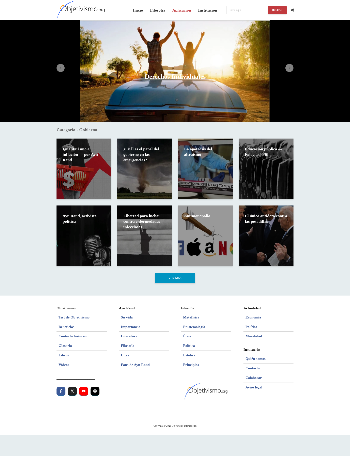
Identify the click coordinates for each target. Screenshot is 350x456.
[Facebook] (61, 391)
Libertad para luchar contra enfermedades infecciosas (141, 221)
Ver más (175, 278)
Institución (207, 10)
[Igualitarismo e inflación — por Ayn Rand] (84, 169)
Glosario (65, 346)
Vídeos (64, 365)
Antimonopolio (197, 216)
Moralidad (253, 336)
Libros (64, 355)
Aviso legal (253, 387)
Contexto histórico (73, 336)
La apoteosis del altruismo (198, 152)
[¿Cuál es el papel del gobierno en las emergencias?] (144, 169)
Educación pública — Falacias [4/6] (263, 152)
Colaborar (253, 378)
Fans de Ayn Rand (135, 365)
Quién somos (255, 359)
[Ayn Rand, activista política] (84, 235)
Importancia (130, 327)
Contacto (252, 368)
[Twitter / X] (72, 391)
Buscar (277, 10)
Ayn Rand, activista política (80, 219)
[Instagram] (95, 391)
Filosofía (157, 10)
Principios (191, 365)
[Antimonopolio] (205, 235)
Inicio (138, 10)
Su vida (127, 317)
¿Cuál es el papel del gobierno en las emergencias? (141, 154)
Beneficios (66, 327)
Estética (189, 355)
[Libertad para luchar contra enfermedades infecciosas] (144, 235)
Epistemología (194, 327)
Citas (125, 355)
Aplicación (181, 10)
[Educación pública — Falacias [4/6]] (266, 169)
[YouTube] (83, 391)
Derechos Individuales (175, 76)
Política (189, 346)
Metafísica (191, 317)
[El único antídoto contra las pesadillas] (266, 235)
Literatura (129, 336)
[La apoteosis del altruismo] (205, 169)
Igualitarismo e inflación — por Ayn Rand (80, 154)
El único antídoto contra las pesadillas (266, 219)
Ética (187, 336)
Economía (253, 317)
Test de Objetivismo (74, 317)
